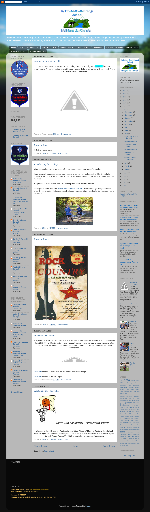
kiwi (124, 411)
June (127, 130)
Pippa (131, 418)
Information (98, 47)
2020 (125, 94)
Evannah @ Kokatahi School (19, 324)
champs (137, 389)
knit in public (130, 411)
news (131, 416)
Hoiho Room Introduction (129, 304)
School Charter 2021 (18, 51)
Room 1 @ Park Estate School (19, 130)
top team (128, 436)
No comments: (63, 153)
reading (125, 423)
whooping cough (132, 443)
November (129, 115)
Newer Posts (40, 446)
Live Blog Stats (129, 456)
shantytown (136, 427)
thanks (122, 436)
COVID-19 (123, 394)
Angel (131, 383)
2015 (125, 109)
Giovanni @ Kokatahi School (19, 380)
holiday (137, 407)
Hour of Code (17, 182)
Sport (137, 429)
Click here (38, 372)
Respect (16, 365)
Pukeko (137, 420)
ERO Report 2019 (49, 47)
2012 (125, 179)
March (127, 166)
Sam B (122, 427)
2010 (125, 185)
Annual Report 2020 (37, 51)
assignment (124, 387)
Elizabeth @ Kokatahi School (19, 362)
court (138, 391)
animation (16, 346)
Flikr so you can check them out (70, 189)
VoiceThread (123, 438)
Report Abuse (17, 392)
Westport (122, 441)
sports (122, 432)
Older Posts (109, 446)
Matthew (122, 416)
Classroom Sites (83, 47)
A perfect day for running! (46, 164)
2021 (125, 91)
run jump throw (129, 425)
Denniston (129, 396)
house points (124, 409)
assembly (136, 385)
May (126, 133)
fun (130, 400)
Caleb (127, 389)
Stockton (130, 432)
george (122, 403)
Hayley (128, 407)
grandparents (130, 403)
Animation (16, 224)
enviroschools (124, 400)
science (129, 427)
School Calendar (66, 47)
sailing (137, 425)
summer (137, 432)
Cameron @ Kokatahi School (19, 287)
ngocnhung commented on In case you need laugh (129, 246)
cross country (134, 394)
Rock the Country (42, 145)
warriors (131, 438)
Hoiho (132, 407)
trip (133, 436)
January (128, 169)
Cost (134, 391)
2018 (125, 100)
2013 (125, 176)
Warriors (133, 322)
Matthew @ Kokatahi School (19, 180)
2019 (125, 97)
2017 (125, 103)
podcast (136, 418)
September (129, 121)
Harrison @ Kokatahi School (19, 332)
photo (127, 418)
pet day (123, 418)
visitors (137, 436)
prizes (126, 420)
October (128, 118)
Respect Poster (18, 355)
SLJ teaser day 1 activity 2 (19, 335)
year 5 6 (125, 445)
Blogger (88, 506)
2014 (125, 173)
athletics (131, 387)
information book (134, 409)
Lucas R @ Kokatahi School (19, 198)
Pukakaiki (131, 420)
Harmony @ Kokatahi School (19, 352)
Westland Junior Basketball (47, 391)
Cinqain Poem (17, 308)
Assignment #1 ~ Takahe (134, 283)
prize (121, 420)
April (126, 163)
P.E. (134, 416)
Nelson (127, 416)
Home (13, 47)
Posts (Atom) (49, 451)
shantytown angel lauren (127, 429)
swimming (123, 434)
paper (137, 416)
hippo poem (17, 192)
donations (136, 396)
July (126, 127)
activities (126, 383)
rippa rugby (136, 422)
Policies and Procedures (29, 47)
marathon (136, 414)
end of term (134, 398)
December (129, 112)
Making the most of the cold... (48, 61)
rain (121, 422)
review (130, 422)
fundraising (135, 400)
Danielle (122, 396)
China (121, 391)
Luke (125, 414)
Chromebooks (128, 391)
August (127, 124)
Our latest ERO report (44, 336)
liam (121, 414)
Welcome (16, 252)
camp (132, 389)
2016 (125, 106)
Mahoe (130, 414)
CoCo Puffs (17, 318)
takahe (129, 434)
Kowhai (137, 411)
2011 (125, 182)
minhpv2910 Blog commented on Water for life (129, 262)
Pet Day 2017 (133, 364)
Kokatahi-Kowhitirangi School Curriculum (122, 47)
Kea (121, 411)
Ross (121, 425)
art (130, 385)
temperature (136, 434)
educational (123, 398)
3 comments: (66, 134)
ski (135, 429)
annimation (123, 385)
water (137, 438)
